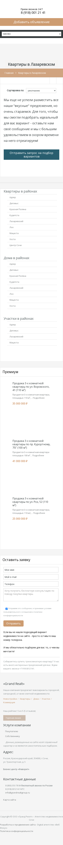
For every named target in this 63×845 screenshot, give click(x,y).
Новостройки (10, 698)
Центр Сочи (16, 245)
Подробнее (39, 397)
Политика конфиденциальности (16, 831)
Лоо (12, 227)
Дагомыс (14, 203)
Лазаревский (16, 221)
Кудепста (14, 215)
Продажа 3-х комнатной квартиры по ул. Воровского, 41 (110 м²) (30, 387)
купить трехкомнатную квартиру (35, 661)
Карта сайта (9, 799)
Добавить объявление (32, 22)
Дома (36, 698)
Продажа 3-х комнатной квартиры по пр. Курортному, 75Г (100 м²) (31, 444)
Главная (9, 72)
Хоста (13, 239)
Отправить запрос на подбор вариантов (31, 154)
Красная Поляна (18, 209)
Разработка (6, 824)
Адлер (13, 197)
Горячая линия (13, 717)
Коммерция (9, 702)
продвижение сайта (25, 824)
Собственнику (12, 736)
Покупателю (11, 731)
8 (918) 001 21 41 (33, 12)
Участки (46, 698)
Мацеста (14, 233)
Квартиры (25, 698)
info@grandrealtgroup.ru (17, 792)
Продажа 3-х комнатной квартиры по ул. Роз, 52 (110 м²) (30, 502)
